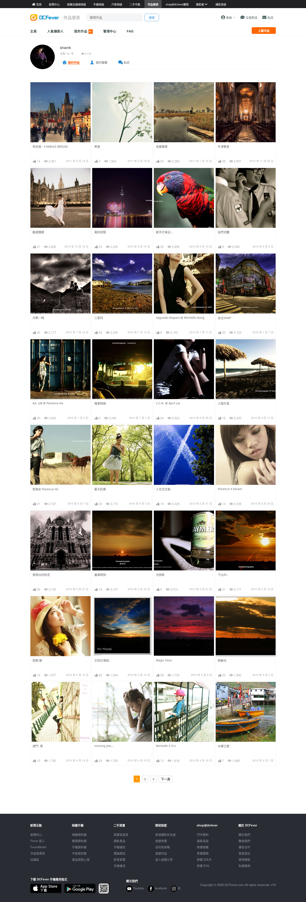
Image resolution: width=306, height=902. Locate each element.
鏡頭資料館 (79, 841)
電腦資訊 (119, 853)
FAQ (130, 31)
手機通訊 (119, 847)
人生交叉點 (163, 489)
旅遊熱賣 (161, 841)
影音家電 (119, 859)
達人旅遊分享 (164, 859)
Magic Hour (164, 660)
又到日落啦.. (102, 660)
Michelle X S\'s (166, 746)
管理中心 (110, 31)
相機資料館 (79, 834)
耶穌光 (222, 660)
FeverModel (38, 847)
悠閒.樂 (37, 660)
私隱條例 (244, 866)
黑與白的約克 (41, 575)
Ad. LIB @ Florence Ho (47, 403)
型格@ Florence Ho (45, 489)
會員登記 (244, 853)
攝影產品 (119, 841)
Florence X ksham (230, 489)
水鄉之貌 (223, 746)
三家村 (98, 318)
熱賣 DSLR (204, 859)
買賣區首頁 (121, 834)
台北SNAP (224, 318)
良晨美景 (162, 146)
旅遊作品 (161, 853)
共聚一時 (38, 318)
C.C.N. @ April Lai (168, 403)
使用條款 (244, 859)
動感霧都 (38, 232)
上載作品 (264, 30)
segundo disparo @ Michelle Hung (180, 318)
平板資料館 (79, 853)
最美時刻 (100, 575)
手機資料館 (79, 847)
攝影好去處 (165, 834)
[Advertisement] (153, 804)
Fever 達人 (37, 841)
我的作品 (83, 31)
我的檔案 (101, 62)
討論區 (34, 859)
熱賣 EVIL (203, 866)
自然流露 (223, 232)
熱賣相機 (203, 847)
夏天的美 (100, 489)
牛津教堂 (223, 146)
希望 (97, 146)
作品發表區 (37, 853)
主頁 (33, 31)
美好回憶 (100, 232)
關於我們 (244, 834)
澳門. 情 (37, 746)
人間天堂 (223, 403)
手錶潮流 (119, 866)
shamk (65, 47)
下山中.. (223, 575)
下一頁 (165, 779)
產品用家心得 (81, 859)
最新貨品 (203, 841)
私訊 (126, 62)
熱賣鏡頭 (203, 853)
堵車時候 (100, 403)
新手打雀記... (164, 232)
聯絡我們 (244, 841)
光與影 (160, 575)
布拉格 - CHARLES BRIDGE (50, 146)
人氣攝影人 (55, 31)
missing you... (104, 746)
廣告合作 (244, 847)
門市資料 (203, 834)
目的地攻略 (162, 847)
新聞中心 (36, 834)
